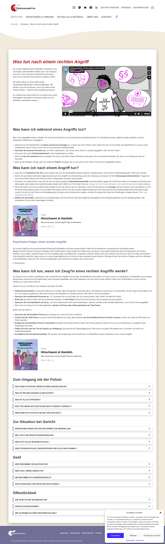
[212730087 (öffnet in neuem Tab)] (107, 91)
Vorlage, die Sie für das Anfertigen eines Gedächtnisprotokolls (113, 184)
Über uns (92, 17)
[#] (117, 17)
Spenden (126, 7)
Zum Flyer (47, 227)
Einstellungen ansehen (152, 535)
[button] (160, 512)
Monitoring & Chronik (40, 17)
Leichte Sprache (109, 7)
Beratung (17, 17)
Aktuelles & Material (70, 17)
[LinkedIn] (96, 7)
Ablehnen (133, 535)
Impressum (140, 540)
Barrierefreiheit (88, 533)
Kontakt (106, 17)
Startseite (14, 24)
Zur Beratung (141, 7)
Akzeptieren (115, 535)
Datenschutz (130, 540)
